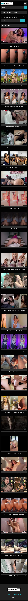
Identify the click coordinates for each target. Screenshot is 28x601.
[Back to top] (24, 597)
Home (5, 593)
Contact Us (9, 594)
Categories (21, 593)
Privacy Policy (13, 593)
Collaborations (17, 594)
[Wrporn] (11, 3)
